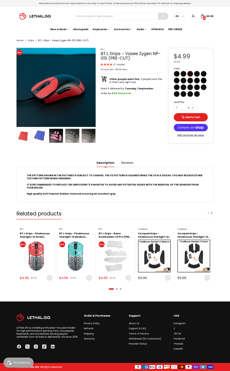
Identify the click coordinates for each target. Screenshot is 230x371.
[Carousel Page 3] (120, 289)
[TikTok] (44, 346)
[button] (108, 64)
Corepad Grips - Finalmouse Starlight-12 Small (192, 235)
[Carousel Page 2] (117, 289)
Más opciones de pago (190, 135)
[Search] (163, 16)
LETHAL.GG (32, 367)
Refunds (88, 328)
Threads (178, 343)
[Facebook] (19, 346)
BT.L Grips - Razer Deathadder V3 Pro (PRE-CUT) (115, 235)
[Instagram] (35, 346)
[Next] (18, 87)
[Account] (193, 16)
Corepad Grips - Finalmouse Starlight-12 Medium (153, 235)
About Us (134, 323)
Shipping (89, 333)
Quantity (179, 102)
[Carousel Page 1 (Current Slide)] (111, 289)
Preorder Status (138, 343)
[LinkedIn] (52, 346)
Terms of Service (139, 333)
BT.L (103, 49)
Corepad (142, 229)
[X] (27, 346)
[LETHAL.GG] (35, 16)
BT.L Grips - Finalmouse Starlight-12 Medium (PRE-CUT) (74, 235)
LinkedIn (178, 348)
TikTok (177, 333)
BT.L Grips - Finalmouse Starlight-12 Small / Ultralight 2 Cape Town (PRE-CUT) (35, 235)
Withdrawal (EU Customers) (145, 338)
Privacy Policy (92, 323)
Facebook (179, 338)
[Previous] (94, 87)
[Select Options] (50, 278)
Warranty (89, 338)
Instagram (180, 323)
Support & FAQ (137, 328)
